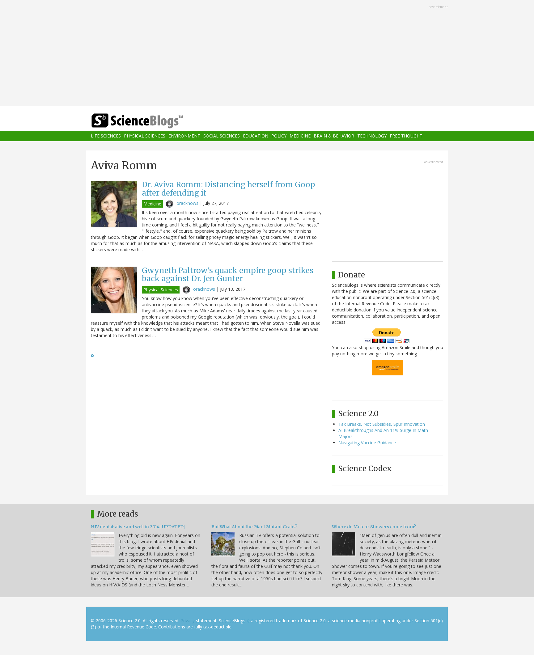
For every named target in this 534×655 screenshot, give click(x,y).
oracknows (187, 203)
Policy (278, 136)
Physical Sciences (144, 136)
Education (255, 136)
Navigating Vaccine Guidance (367, 443)
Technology (372, 136)
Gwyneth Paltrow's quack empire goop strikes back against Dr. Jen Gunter (227, 274)
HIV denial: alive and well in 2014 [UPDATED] (138, 527)
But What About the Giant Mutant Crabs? (254, 527)
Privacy (187, 620)
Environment (184, 136)
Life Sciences (106, 136)
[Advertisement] (267, 54)
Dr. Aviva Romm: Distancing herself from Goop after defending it (228, 188)
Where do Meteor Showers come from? (374, 527)
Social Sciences (221, 136)
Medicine (300, 136)
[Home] (149, 121)
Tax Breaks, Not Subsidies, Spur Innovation (381, 424)
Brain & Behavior (334, 136)
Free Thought (406, 136)
